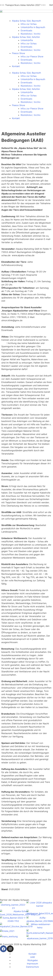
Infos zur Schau (29, 24)
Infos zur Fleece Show (32, 56)
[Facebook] (3, 948)
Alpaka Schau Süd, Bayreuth (26, 20)
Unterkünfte (27, 40)
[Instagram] (10, 948)
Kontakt (16, 66)
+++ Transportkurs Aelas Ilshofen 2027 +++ (23, 5)
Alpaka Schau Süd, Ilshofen (26, 37)
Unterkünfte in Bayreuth (33, 27)
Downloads (26, 30)
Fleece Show (18, 53)
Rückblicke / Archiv (30, 33)
